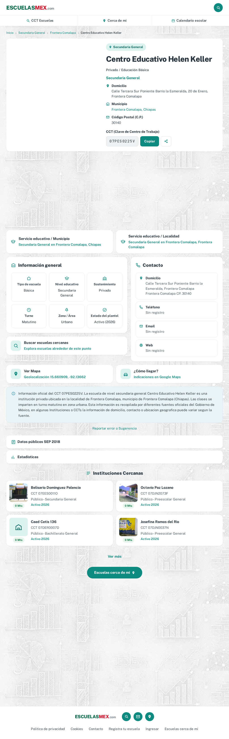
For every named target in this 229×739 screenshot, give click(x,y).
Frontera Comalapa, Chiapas (134, 109)
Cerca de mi (117, 20)
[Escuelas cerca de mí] (149, 716)
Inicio (9, 32)
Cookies (77, 729)
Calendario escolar (191, 20)
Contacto (96, 729)
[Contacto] (138, 716)
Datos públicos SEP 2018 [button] (38, 442)
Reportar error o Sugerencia (114, 428)
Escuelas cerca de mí (181, 729)
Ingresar (152, 729)
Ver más (114, 556)
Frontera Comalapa (63, 32)
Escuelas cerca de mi (112, 572)
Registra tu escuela (124, 729)
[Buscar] (218, 7)
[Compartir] (166, 141)
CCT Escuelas (42, 20)
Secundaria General (31, 32)
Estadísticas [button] (27, 457)
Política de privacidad (48, 729)
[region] (55, 95)
